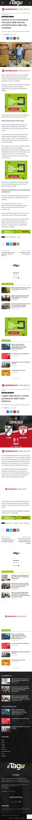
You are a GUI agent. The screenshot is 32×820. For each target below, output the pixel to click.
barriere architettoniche (11, 237)
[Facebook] (7, 38)
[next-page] (5, 312)
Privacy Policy (5, 805)
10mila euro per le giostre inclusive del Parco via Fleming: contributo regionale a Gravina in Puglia (20, 305)
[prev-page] (2, 312)
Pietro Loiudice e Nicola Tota (13, 815)
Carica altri (15, 378)
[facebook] (13, 277)
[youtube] (18, 277)
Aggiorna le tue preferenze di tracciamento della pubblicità (15, 809)
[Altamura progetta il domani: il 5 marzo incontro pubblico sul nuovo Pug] (5, 290)
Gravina (18, 237)
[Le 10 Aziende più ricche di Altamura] (5, 356)
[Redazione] (2, 34)
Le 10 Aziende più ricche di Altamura (20, 353)
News (6, 13)
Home (2, 13)
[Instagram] (16, 801)
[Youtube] (19, 801)
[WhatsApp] (17, 38)
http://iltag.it (16, 274)
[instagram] (16, 277)
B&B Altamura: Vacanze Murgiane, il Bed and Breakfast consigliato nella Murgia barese (20, 680)
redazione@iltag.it (11, 791)
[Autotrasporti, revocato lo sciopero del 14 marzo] (5, 364)
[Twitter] (11, 38)
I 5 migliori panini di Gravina (18, 370)
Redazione (6, 34)
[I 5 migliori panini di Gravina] (5, 373)
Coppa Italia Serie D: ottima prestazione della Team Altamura (8, 254)
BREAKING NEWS (5, 16)
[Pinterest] (14, 38)
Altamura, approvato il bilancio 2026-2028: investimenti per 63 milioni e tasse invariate (20, 297)
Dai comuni (11, 16)
